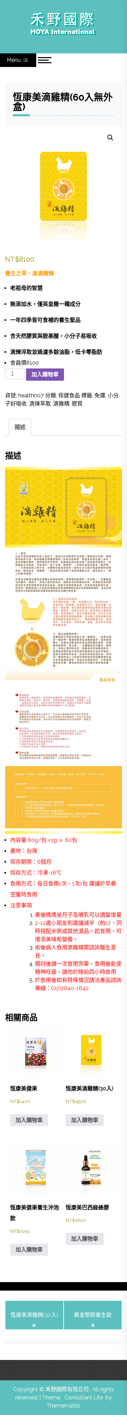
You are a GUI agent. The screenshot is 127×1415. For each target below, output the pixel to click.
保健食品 (69, 395)
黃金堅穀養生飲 (93, 1315)
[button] (110, 138)
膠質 (77, 403)
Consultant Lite (84, 1397)
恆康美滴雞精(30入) (34, 1315)
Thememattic (63, 1405)
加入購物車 (45, 374)
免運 (99, 395)
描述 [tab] (20, 427)
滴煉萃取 (40, 403)
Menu (14, 60)
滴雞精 (61, 403)
